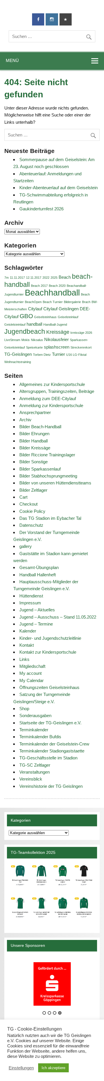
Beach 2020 (57, 285)
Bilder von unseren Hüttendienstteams (55, 482)
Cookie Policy (32, 511)
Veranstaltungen (34, 772)
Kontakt (26, 645)
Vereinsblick (30, 778)
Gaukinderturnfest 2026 (41, 208)
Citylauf (35, 308)
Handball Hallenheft (37, 574)
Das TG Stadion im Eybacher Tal (50, 518)
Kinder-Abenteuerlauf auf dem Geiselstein (58, 187)
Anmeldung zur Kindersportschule (51, 405)
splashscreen (56, 346)
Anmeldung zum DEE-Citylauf (47, 398)
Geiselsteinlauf (68, 317)
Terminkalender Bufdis (40, 736)
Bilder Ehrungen (34, 433)
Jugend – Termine (36, 623)
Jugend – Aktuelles (37, 609)
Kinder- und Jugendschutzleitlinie (50, 638)
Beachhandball (52, 292)
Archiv (25, 419)
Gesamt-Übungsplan (39, 567)
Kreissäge (57, 332)
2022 (45, 277)
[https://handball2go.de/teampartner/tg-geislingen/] (52, 893)
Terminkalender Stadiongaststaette (51, 750)
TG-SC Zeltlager (34, 765)
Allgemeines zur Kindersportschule (52, 384)
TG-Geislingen (18, 354)
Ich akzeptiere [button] (53, 1068)
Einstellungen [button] (21, 1068)
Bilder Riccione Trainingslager (47, 454)
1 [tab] (44, 1013)
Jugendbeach (24, 331)
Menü (12, 60)
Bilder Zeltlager (33, 490)
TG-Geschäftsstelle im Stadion (48, 757)
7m (6, 277)
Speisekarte (34, 347)
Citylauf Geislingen (61, 308)
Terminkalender (33, 729)
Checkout (28, 504)
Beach (65, 277)
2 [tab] (49, 1013)
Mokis (25, 340)
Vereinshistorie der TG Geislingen (51, 786)
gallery (25, 546)
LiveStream (12, 340)
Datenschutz (31, 525)
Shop (24, 708)
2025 (54, 277)
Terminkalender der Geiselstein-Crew (54, 743)
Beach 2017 (39, 285)
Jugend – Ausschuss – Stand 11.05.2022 (57, 617)
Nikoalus (37, 340)
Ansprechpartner (35, 412)
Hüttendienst (31, 595)
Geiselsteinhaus (45, 317)
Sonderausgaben (35, 715)
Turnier (58, 354)
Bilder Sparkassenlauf (40, 468)
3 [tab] (54, 1013)
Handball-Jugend (55, 324)
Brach (86, 302)
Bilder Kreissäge (34, 447)
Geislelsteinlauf (14, 324)
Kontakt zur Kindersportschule (47, 652)
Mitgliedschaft (32, 666)
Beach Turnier (53, 302)
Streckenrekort (81, 347)
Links (24, 659)
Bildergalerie (72, 302)
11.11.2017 (17, 277)
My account (30, 673)
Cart (23, 497)
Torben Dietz (42, 354)
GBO (26, 316)
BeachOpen (33, 302)
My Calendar (31, 680)
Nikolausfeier (56, 339)
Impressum (30, 602)
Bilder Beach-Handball (40, 426)
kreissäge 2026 (81, 332)
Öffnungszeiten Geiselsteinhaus (49, 687)
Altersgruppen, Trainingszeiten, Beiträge (56, 391)
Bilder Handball (33, 440)
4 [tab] (60, 1013)
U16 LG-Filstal (76, 354)
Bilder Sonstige (33, 461)
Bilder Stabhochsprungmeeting (48, 475)
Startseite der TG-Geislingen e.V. (50, 722)
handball (34, 324)
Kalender (27, 630)
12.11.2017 (33, 277)
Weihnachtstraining (17, 362)
